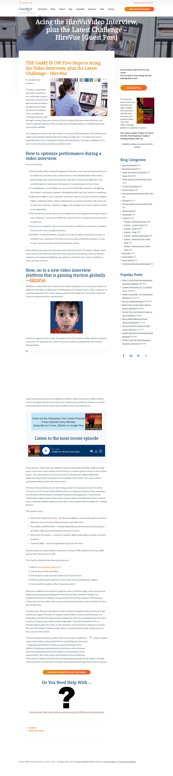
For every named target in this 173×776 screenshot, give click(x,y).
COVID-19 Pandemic (130, 186)
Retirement (126, 253)
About (142, 2)
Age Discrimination (129, 165)
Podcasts (125, 218)
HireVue (38, 280)
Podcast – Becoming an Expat (135, 221)
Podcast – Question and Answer (136, 236)
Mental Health (127, 211)
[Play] (46, 450)
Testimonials (149, 2)
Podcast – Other (130, 232)
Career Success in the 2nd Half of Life (136, 179)
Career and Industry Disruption (134, 172)
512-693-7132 (27, 2)
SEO (36, 730)
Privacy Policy (109, 762)
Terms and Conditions (127, 762)
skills (54, 518)
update (41, 730)
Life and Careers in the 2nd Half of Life (137, 204)
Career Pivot (127, 176)
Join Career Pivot (134, 88)
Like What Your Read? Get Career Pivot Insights (66, 672)
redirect (31, 730)
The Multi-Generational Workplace (136, 264)
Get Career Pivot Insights (139, 9)
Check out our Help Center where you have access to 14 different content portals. (66, 712)
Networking (126, 214)
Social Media (127, 257)
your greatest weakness (49, 567)
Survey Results (128, 260)
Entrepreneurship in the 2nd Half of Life (137, 193)
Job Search (32, 728)
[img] (101, 451)
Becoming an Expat (129, 169)
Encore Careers (128, 190)
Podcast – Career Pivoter (134, 225)
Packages (137, 2)
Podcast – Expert (130, 229)
